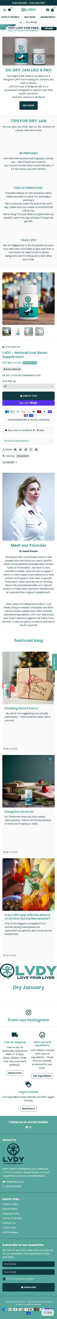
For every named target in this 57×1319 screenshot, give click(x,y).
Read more (14, 1073)
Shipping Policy (10, 1213)
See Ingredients (42, 1076)
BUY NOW (28, 105)
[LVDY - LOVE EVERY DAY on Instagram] (28, 1012)
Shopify (19, 1304)
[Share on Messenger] (36, 449)
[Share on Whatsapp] (31, 449)
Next (52, 298)
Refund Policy (10, 1209)
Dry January (31, 22)
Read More (28, 1108)
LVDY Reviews (10, 1232)
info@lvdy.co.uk (13, 1181)
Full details (9, 462)
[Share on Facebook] (15, 449)
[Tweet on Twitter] (20, 449)
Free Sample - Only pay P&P (28, 2)
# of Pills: (9, 381)
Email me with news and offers (20, 1279)
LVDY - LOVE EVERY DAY (31, 1302)
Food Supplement (11, 346)
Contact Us (8, 1223)
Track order (9, 1227)
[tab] (28, 441)
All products (23, 456)
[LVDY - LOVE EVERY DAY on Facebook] (27, 1127)
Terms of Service (12, 1218)
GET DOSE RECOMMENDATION (21, 375)
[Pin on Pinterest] (26, 449)
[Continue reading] (28, 678)
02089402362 (12, 1186)
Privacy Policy (10, 1204)
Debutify (37, 1304)
